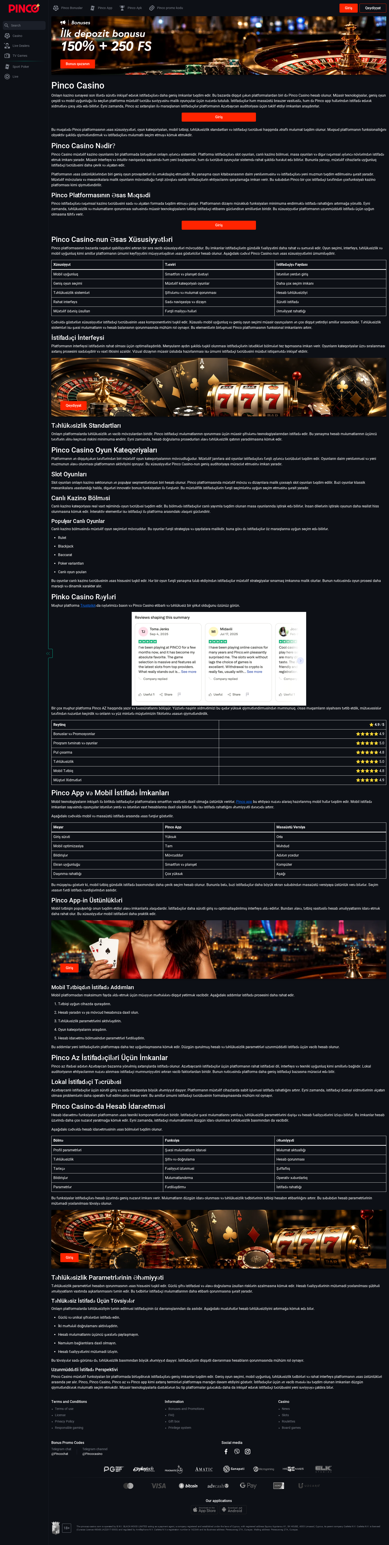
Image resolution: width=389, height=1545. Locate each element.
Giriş (348, 8)
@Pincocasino (92, 1454)
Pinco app (244, 802)
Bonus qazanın (78, 64)
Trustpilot (87, 605)
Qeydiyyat (373, 8)
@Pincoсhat (59, 1454)
